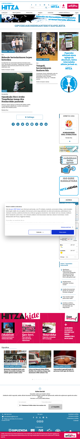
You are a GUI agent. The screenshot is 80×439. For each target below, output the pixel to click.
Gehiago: (62, 257)
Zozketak (50, 12)
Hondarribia (5, 94)
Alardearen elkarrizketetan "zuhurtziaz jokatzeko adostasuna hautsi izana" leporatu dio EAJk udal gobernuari (69, 273)
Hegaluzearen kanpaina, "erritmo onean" (68, 283)
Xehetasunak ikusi (66, 227)
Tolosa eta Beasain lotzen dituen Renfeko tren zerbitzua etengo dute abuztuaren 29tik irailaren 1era (39, 370)
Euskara (4, 51)
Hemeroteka (69, 336)
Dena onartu (62, 232)
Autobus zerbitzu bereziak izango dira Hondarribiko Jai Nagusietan (69, 305)
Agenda (40, 12)
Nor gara (68, 338)
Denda (66, 334)
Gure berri (68, 328)
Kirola (4, 91)
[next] (75, 203)
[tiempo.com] (77, 228)
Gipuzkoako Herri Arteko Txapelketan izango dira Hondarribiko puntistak (13, 99)
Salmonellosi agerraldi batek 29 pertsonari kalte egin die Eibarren (64, 370)
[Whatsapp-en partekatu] (36, 124)
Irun (3, 54)
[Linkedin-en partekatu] (41, 124)
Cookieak (75, 420)
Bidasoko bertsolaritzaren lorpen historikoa (17, 58)
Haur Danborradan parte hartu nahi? (68, 297)
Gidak (76, 12)
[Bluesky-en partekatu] (27, 124)
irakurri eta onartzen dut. (34, 405)
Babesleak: (40, 427)
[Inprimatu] (46, 124)
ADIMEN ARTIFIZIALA (64, 12)
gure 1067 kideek (15, 209)
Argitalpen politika (73, 414)
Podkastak (29, 12)
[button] (70, 257)
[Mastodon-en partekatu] (22, 124)
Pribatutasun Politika (27, 405)
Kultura (11, 51)
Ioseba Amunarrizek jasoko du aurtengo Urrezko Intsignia (69, 290)
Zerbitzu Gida (68, 116)
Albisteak (4, 12)
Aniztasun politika (73, 416)
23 (77, 214)
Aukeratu (38, 232)
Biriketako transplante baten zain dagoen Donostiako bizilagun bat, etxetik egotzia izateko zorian (14, 370)
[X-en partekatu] (17, 124)
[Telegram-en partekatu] (32, 124)
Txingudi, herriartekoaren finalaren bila (43, 68)
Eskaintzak (69, 332)
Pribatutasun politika (72, 418)
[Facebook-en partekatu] (13, 124)
